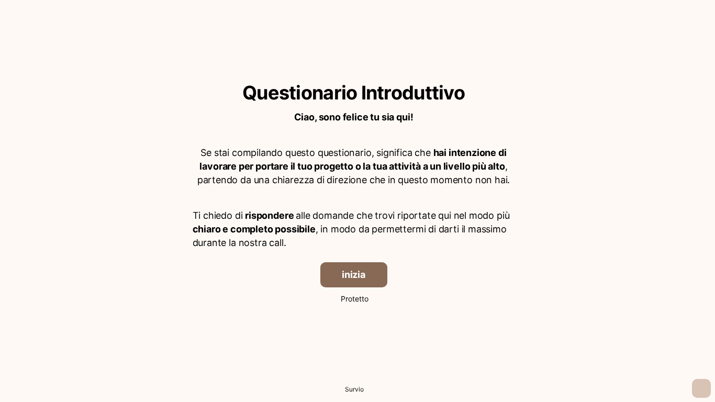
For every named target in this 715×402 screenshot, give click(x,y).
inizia (353, 274)
